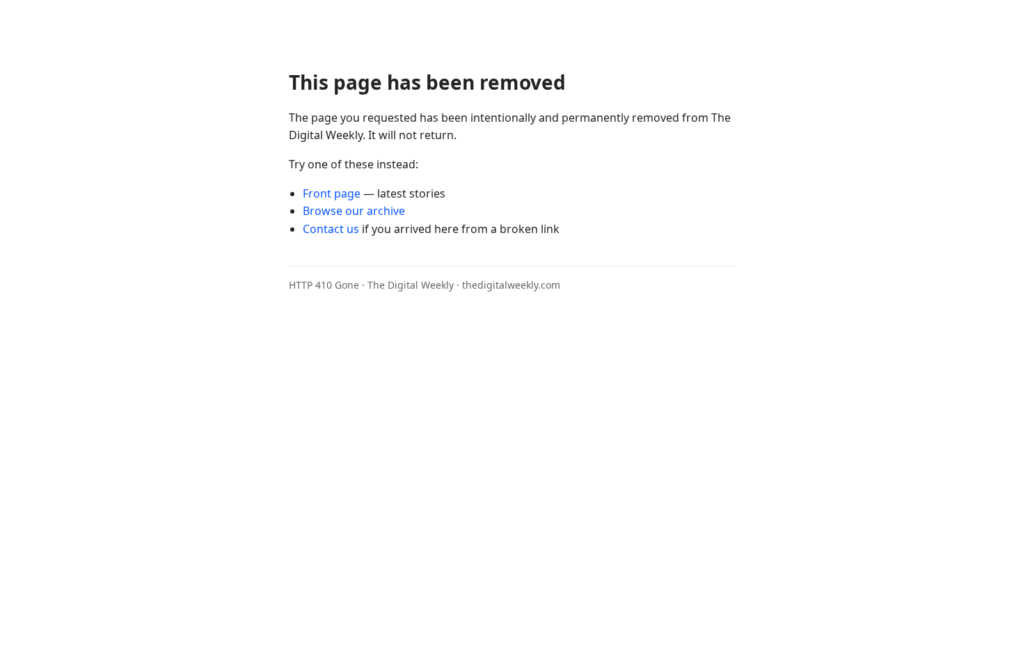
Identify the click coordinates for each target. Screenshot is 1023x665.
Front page (331, 193)
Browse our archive (354, 210)
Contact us (331, 229)
